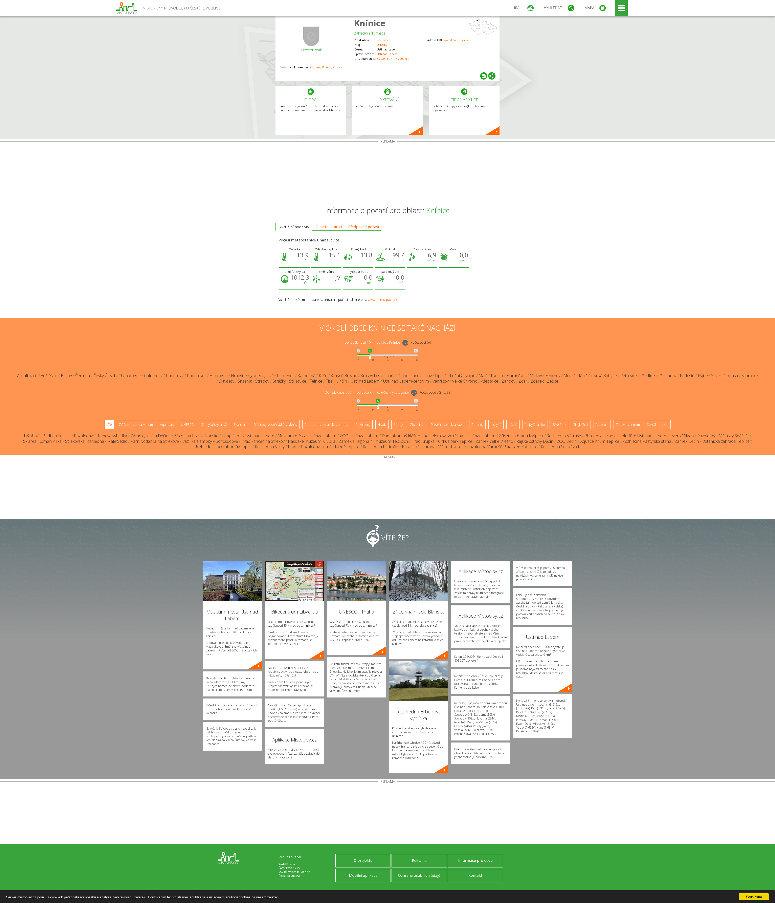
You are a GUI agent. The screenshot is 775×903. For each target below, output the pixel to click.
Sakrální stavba (657, 424)
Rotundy (477, 424)
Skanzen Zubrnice (521, 446)
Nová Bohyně (605, 375)
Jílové (269, 375)
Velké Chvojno (464, 381)
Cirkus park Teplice (455, 441)
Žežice (552, 381)
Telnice (316, 381)
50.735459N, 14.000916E (393, 59)
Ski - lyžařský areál (214, 424)
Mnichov (552, 375)
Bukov (66, 375)
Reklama (419, 860)
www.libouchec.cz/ (456, 40)
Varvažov (441, 381)
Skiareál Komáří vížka (42, 441)
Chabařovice (129, 375)
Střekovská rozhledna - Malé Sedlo (96, 441)
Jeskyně (496, 424)
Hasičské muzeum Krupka (311, 441)
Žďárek (337, 67)
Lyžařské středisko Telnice (47, 435)
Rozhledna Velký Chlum (276, 446)
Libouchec (383, 40)
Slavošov (226, 381)
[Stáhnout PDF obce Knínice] (483, 76)
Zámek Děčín (687, 441)
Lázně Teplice (347, 446)
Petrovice (628, 375)
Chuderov (172, 375)
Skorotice (749, 375)
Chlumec (152, 375)
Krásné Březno (344, 375)
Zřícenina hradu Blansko (196, 435)
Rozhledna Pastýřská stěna (647, 441)
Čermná (315, 67)
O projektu (363, 860)
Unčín (341, 381)
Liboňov (390, 375)
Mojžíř (584, 375)
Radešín (687, 375)
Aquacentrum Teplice (599, 441)
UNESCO (187, 424)
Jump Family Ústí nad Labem (248, 435)
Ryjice (703, 375)
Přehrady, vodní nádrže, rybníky (275, 424)
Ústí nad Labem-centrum (406, 381)
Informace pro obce (475, 860)
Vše (109, 424)
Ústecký (382, 45)
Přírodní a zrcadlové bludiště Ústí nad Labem (625, 435)
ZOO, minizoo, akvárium (136, 424)
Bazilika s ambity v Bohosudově (210, 441)
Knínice (369, 23)
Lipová (441, 375)
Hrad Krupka (423, 441)
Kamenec (285, 375)
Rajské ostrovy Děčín (534, 441)
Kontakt (475, 875)
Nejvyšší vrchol (535, 424)
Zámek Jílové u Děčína (151, 435)
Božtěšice (49, 375)
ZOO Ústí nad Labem (359, 435)
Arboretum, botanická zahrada (326, 424)
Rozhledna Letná (316, 446)
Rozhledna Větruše (564, 435)
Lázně (513, 424)
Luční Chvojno (462, 375)
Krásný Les (370, 375)
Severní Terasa (724, 375)
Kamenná (306, 375)
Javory (255, 375)
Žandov (508, 381)
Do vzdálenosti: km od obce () (367, 392)
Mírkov (536, 375)
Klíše (323, 375)
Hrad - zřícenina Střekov (263, 441)
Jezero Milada (682, 435)
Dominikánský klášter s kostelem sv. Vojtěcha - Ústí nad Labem (438, 435)
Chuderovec (195, 375)
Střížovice (297, 381)
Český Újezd (104, 375)
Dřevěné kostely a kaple (447, 424)
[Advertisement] (387, 173)
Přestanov (667, 375)
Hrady (382, 424)
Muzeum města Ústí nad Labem (307, 435)
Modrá (570, 375)
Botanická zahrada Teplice (726, 441)
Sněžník (245, 381)
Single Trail (581, 424)
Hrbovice (239, 375)
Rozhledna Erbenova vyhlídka (100, 435)
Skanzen (240, 424)
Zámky (398, 424)
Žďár (523, 381)
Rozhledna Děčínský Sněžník (723, 435)
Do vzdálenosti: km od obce (372, 342)
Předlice (647, 375)
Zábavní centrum (628, 424)
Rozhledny (362, 424)
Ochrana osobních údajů (419, 875)
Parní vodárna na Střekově (155, 441)
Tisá (329, 381)
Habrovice (219, 375)
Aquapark (167, 424)
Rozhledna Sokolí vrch (560, 446)
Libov (427, 375)
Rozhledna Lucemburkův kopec (223, 446)
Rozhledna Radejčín (381, 446)
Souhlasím (754, 896)
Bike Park (559, 424)
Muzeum (602, 424)
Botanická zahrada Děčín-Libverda (433, 446)
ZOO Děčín (567, 441)
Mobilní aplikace (363, 875)
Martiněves (516, 375)
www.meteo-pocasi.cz (383, 299)
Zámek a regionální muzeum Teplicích (373, 441)
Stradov (262, 381)
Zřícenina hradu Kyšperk (521, 435)
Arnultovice (27, 375)
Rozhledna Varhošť (484, 446)
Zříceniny (416, 424)
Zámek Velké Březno (494, 441)
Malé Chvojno (491, 375)
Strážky (279, 381)
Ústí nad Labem (387, 54)
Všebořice (489, 381)
